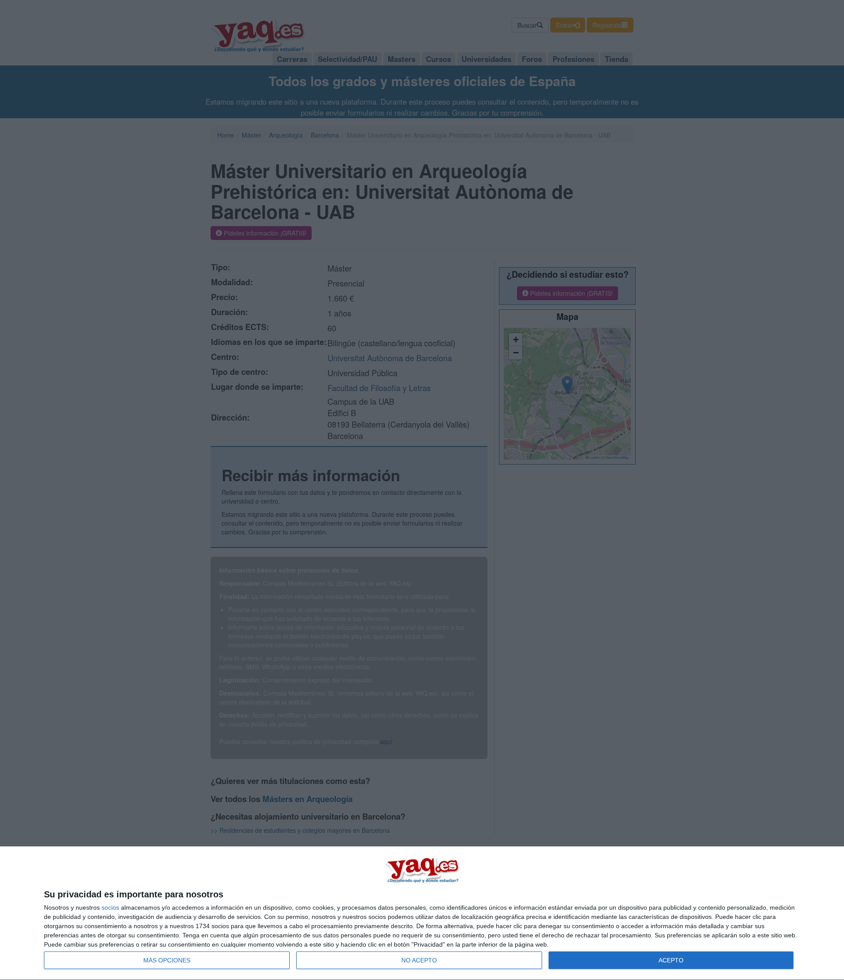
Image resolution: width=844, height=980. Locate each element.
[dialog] (422, 913)
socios (110, 907)
